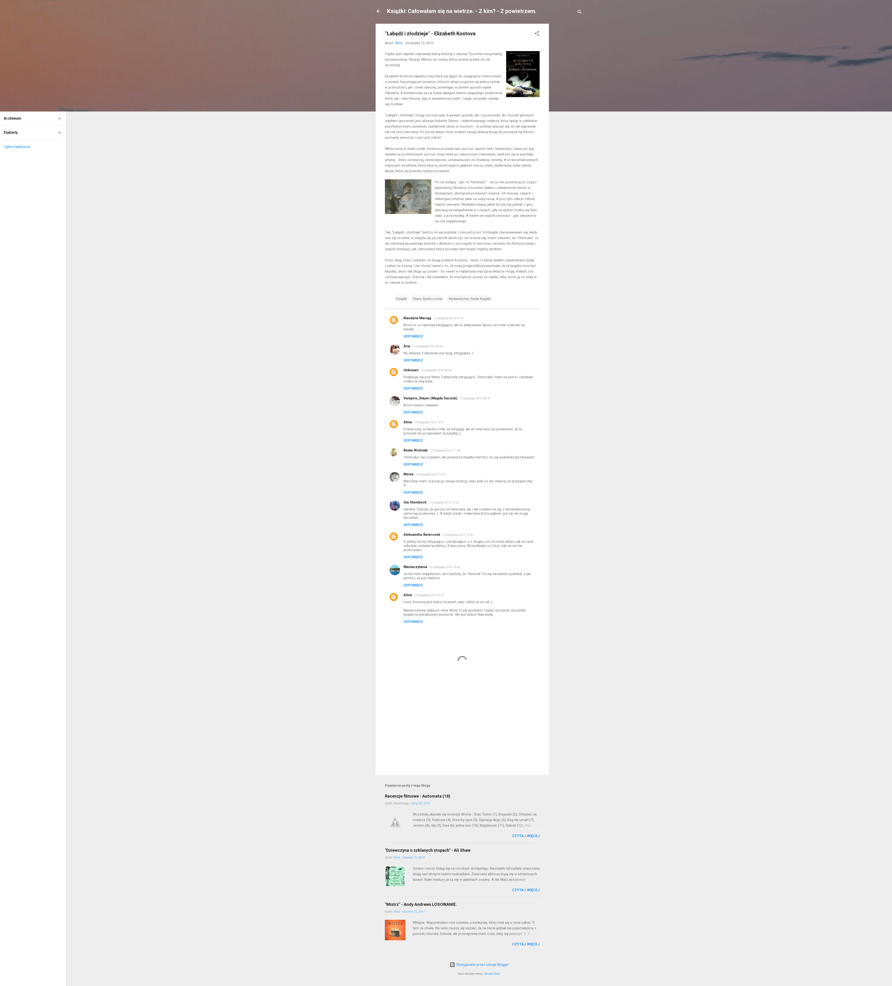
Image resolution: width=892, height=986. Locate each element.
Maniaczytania (415, 567)
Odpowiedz (413, 336)
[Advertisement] (567, 93)
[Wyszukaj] (579, 13)
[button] (537, 34)
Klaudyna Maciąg (417, 318)
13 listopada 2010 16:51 (429, 595)
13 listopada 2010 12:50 (457, 534)
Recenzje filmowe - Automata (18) (417, 796)
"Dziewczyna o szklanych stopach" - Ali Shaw (427, 850)
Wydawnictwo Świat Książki (469, 299)
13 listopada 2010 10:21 (429, 422)
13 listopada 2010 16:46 (444, 567)
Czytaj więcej (526, 836)
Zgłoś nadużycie (17, 147)
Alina (407, 422)
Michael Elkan (492, 973)
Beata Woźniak (415, 450)
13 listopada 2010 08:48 (435, 370)
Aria (406, 346)
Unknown (411, 370)
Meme (408, 474)
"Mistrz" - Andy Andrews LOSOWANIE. (421, 904)
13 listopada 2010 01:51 (448, 318)
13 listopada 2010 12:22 (443, 502)
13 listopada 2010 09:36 (474, 398)
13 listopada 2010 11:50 (445, 450)
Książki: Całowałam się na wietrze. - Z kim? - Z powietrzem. (461, 11)
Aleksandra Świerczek (421, 534)
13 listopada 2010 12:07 (431, 474)
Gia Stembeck (414, 502)
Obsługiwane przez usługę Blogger (482, 965)
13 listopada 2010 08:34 (427, 346)
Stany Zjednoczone (428, 299)
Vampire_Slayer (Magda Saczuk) (430, 398)
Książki (401, 299)
